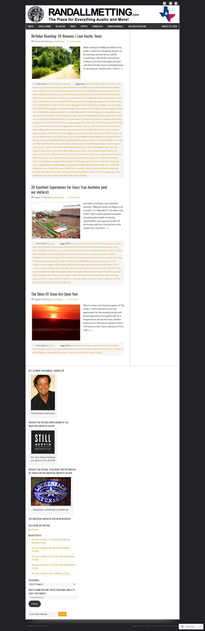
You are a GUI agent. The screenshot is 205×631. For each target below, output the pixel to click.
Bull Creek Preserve (40, 109)
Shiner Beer (55, 144)
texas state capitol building (55, 158)
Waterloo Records (69, 172)
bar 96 (35, 105)
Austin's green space (106, 98)
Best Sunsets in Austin (87, 254)
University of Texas (83, 168)
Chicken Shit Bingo (114, 258)
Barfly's (42, 105)
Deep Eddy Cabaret (47, 112)
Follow (35, 604)
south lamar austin (54, 147)
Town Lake (43, 168)
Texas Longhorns (102, 154)
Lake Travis (52, 133)
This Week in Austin (137, 26)
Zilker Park (63, 176)
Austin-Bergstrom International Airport (70, 102)
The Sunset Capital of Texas (90, 353)
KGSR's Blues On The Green (99, 130)
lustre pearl (57, 137)
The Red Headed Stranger (54, 165)
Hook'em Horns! (44, 126)
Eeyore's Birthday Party (87, 116)
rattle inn (92, 140)
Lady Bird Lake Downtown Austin (58, 349)
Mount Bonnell (71, 268)
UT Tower (57, 282)
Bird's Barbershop (90, 105)
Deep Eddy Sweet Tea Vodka (81, 112)
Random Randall (115, 26)
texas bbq (74, 154)
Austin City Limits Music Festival (71, 247)
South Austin (77, 144)
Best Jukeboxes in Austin (66, 254)
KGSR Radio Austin (92, 265)
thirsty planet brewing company (79, 165)
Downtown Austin (112, 112)
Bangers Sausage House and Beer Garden (104, 102)
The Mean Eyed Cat (80, 161)
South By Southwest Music (94, 144)
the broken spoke (87, 158)
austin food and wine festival (70, 95)
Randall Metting (102, 14)
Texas (66, 154)
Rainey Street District (79, 140)
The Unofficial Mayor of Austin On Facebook (50, 518)
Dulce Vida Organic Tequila (66, 116)
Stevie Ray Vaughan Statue (78, 272)
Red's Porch (113, 140)
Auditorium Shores (45, 91)
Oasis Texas (91, 349)
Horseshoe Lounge (76, 265)
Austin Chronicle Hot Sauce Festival (90, 91)
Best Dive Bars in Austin (112, 251)
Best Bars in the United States (62, 251)
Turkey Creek (70, 168)
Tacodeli (60, 154)
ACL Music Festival (67, 87)
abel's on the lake (51, 87)
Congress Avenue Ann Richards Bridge (49, 261)
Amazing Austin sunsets (81, 346)
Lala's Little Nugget (65, 133)
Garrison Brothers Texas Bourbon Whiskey (92, 119)
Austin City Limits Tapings (96, 247)
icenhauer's (56, 126)
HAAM (50, 123)
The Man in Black (65, 161)
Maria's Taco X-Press (71, 137)
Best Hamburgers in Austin (44, 254)
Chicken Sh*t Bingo (66, 109)
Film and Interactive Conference (46, 119)
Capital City (85, 258)
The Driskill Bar (102, 158)
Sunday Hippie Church (83, 151)
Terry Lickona (84, 275)
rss (164, 3)
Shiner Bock (66, 144)
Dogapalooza (98, 112)
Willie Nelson (83, 172)
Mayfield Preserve (88, 137)
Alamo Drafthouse (83, 87)
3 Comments (75, 42)
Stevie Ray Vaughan (59, 272)
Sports (84, 26)
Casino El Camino (98, 258)
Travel (73, 26)
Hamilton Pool (60, 123)
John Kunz (55, 130)
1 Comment (73, 299)
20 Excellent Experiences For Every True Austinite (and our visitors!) (69, 189)
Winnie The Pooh (97, 172)
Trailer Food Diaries (56, 168)
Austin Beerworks (67, 91)
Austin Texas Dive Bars (66, 98)
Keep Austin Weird (79, 130)
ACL (114, 244)
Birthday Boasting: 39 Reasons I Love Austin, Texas (66, 36)
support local (44, 154)
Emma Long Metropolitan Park (109, 116)
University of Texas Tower (51, 172)
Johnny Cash (66, 130)
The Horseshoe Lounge (47, 161)
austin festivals (51, 95)
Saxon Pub (45, 144)
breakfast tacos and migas (110, 105)
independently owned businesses (104, 126)
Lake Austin (42, 133)
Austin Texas (50, 98)
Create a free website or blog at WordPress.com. (155, 626)
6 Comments (74, 197)
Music (31, 26)
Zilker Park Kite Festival (77, 176)
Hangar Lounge (73, 123)
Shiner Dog (97, 26)
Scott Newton (44, 272)
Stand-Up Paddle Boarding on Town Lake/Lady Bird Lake (85, 147)
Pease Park (65, 140)
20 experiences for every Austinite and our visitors (91, 244)
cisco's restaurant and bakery (87, 109)
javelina (47, 130)
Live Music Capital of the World (86, 133)
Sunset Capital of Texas (103, 151)
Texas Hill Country (86, 154)
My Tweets (33, 529)
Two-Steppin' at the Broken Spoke (73, 279)
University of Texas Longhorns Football (104, 279)
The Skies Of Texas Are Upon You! (54, 294)
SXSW (53, 154)
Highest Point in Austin (57, 265)
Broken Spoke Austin (71, 258)
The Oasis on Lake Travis (99, 161)
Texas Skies (107, 349)
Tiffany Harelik (98, 165)
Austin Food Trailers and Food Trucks (98, 95)
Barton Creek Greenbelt (55, 105)
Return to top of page (37, 626)
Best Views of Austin (106, 254)
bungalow (53, 109)
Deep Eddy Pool (62, 112)
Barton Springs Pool (74, 105)
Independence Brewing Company (76, 126)
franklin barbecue (67, 119)
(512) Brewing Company (96, 84)
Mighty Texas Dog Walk (105, 137)
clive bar (103, 109)
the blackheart (73, 158)
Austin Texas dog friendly (86, 98)
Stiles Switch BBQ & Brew (63, 151)
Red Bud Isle (102, 140)
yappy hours (110, 172)
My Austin (60, 26)
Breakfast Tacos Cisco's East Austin (47, 258)
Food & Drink (44, 26)
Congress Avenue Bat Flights (77, 261)
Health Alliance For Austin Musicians (95, 123)
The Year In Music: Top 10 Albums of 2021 (50, 573)
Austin (56, 91)
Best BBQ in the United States (88, 251)
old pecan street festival (50, 140)
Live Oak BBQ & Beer (108, 133)
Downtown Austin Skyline (43, 116)
